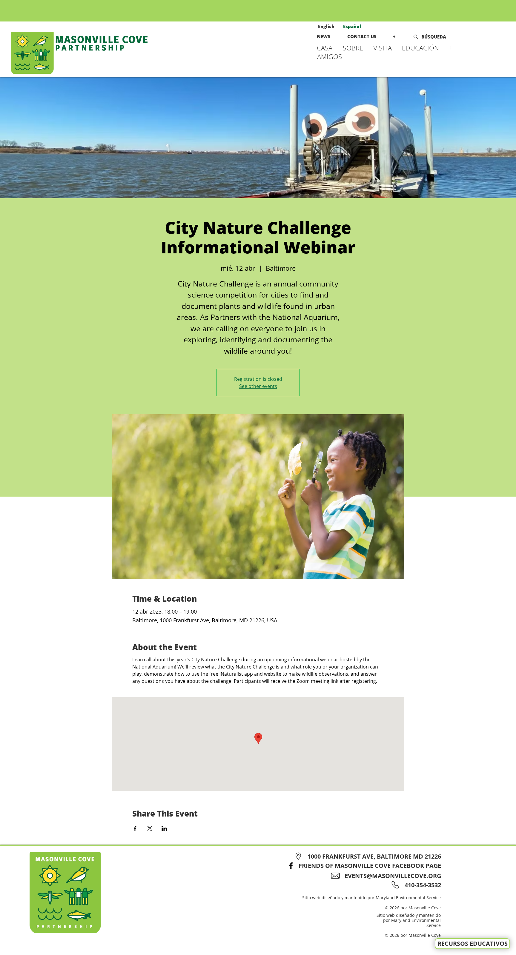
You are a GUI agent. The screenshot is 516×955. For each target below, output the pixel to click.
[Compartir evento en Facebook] (135, 828)
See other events (258, 386)
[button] (355, 47)
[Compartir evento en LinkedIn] (164, 828)
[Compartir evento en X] (150, 828)
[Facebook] (291, 865)
